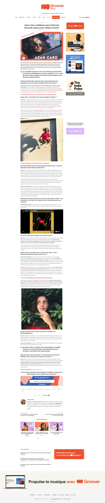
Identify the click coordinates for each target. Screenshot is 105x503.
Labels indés (40, 389)
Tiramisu (25, 245)
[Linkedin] (83, 17)
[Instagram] (82, 17)
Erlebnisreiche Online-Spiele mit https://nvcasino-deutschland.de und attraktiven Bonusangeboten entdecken (35, 459)
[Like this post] (43, 395)
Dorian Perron (40, 29)
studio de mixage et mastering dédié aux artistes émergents (49, 88)
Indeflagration (58, 403)
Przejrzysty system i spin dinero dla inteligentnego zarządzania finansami (36, 453)
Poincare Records (47, 389)
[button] (22, 430)
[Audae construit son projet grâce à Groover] (42, 426)
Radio (39, 17)
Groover (27, 65)
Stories (34, 17)
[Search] (90, 17)
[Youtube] (85, 17)
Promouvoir (21, 17)
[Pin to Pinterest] (47, 395)
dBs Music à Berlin (39, 110)
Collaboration (29, 389)
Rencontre (53, 389)
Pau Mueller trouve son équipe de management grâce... (27, 433)
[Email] (87, 17)
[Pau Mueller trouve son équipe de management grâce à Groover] (27, 426)
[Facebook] (79, 17)
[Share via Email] (48, 395)
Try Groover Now (54, 499)
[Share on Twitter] (46, 395)
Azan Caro (23, 389)
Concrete (43, 106)
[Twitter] (80, 17)
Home (16, 17)
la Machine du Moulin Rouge (55, 106)
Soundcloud (24, 270)
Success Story (59, 389)
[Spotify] (88, 17)
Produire (28, 17)
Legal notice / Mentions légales (65, 499)
